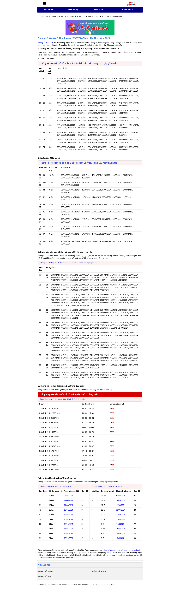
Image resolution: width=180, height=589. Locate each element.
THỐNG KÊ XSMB (45, 571)
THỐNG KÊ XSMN (98, 571)
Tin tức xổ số (126, 10)
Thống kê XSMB (57, 16)
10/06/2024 (120, 500)
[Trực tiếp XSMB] (90, 27)
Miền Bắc (48, 10)
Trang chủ (44, 16)
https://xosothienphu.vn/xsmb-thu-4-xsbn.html (122, 550)
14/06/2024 (120, 524)
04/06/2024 (120, 496)
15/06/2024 (120, 529)
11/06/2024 (120, 505)
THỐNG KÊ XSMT (45, 576)
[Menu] (44, 3)
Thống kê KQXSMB (45, 43)
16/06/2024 (68, 533)
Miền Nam (98, 10)
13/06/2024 (120, 515)
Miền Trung (73, 10)
